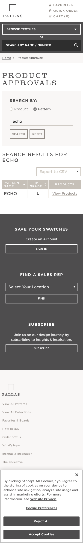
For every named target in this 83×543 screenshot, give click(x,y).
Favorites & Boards (15, 420)
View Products (64, 193)
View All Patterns (14, 404)
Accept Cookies (41, 534)
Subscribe (41, 348)
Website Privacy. (43, 499)
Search (18, 134)
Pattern (44, 109)
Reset (37, 134)
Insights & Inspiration (17, 453)
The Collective (12, 462)
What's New (11, 445)
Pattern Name (11, 184)
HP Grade (36, 184)
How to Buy (11, 428)
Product (21, 109)
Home (6, 57)
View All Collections (16, 412)
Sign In (41, 248)
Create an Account (41, 239)
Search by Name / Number (28, 45)
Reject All (41, 521)
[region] (41, 506)
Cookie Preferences (41, 508)
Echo (10, 193)
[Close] (77, 475)
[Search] (76, 45)
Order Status (11, 437)
